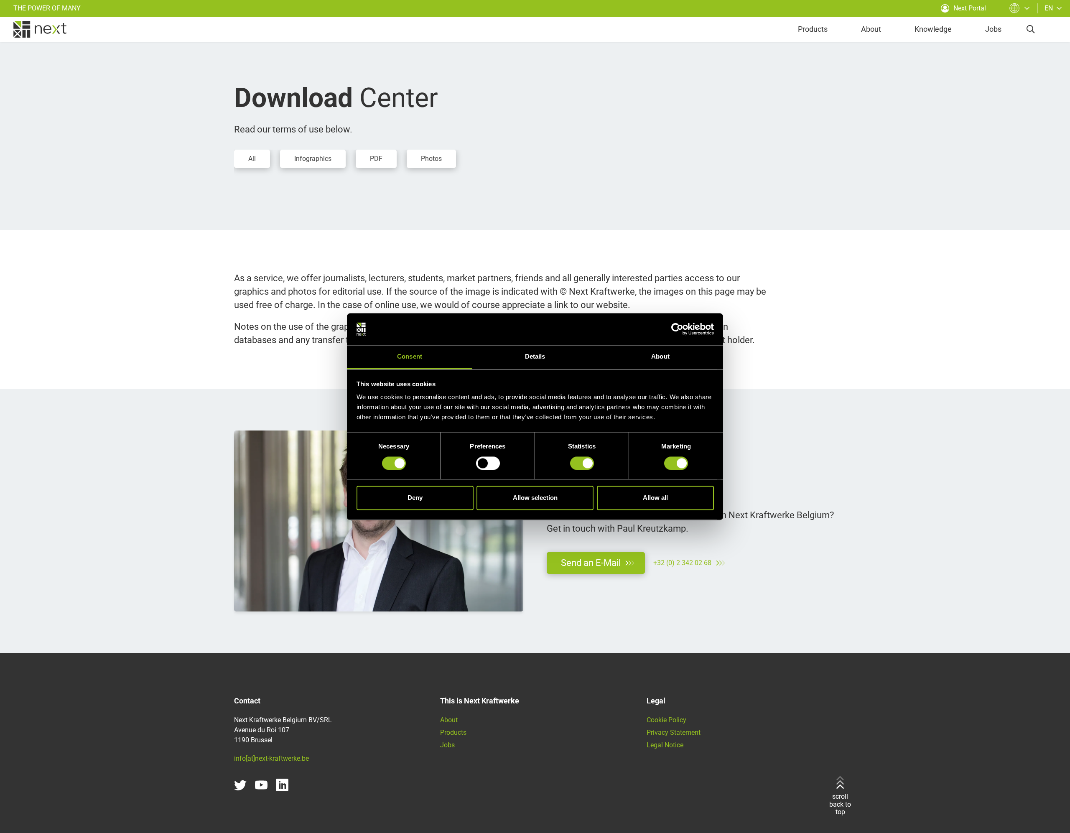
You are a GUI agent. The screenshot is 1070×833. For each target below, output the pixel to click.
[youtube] (261, 785)
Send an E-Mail (591, 563)
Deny (415, 498)
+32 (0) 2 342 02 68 (682, 563)
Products (813, 29)
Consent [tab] (409, 356)
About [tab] (660, 356)
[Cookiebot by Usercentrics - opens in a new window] (677, 329)
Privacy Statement (674, 732)
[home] (39, 29)
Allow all (655, 498)
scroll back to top (840, 804)
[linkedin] (282, 785)
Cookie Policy (666, 720)
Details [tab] (535, 356)
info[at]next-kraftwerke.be (271, 758)
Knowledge (933, 29)
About (871, 29)
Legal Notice (665, 745)
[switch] (488, 463)
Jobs (993, 29)
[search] (1030, 29)
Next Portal (969, 8)
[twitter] (240, 785)
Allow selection (535, 498)
